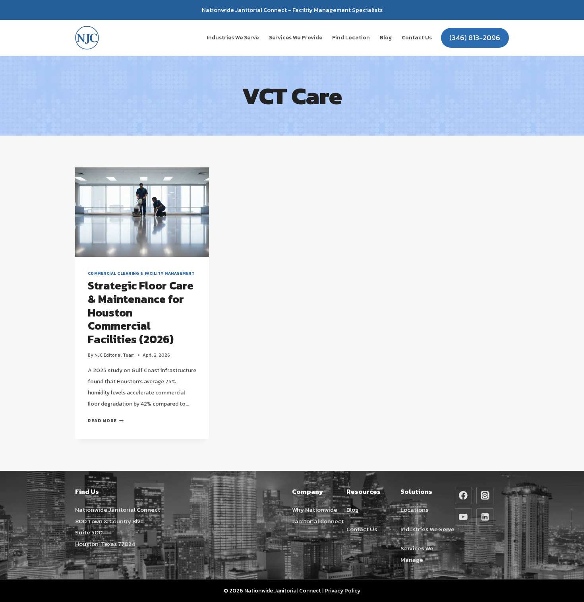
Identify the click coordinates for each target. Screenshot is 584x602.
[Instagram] (485, 495)
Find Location (351, 37)
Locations (414, 509)
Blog (386, 37)
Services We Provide (295, 37)
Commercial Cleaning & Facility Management (141, 273)
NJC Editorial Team (115, 355)
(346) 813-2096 (474, 37)
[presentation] (142, 212)
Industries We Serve (233, 37)
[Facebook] (463, 495)
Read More (106, 421)
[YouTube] (463, 517)
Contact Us (417, 37)
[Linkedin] (485, 517)
